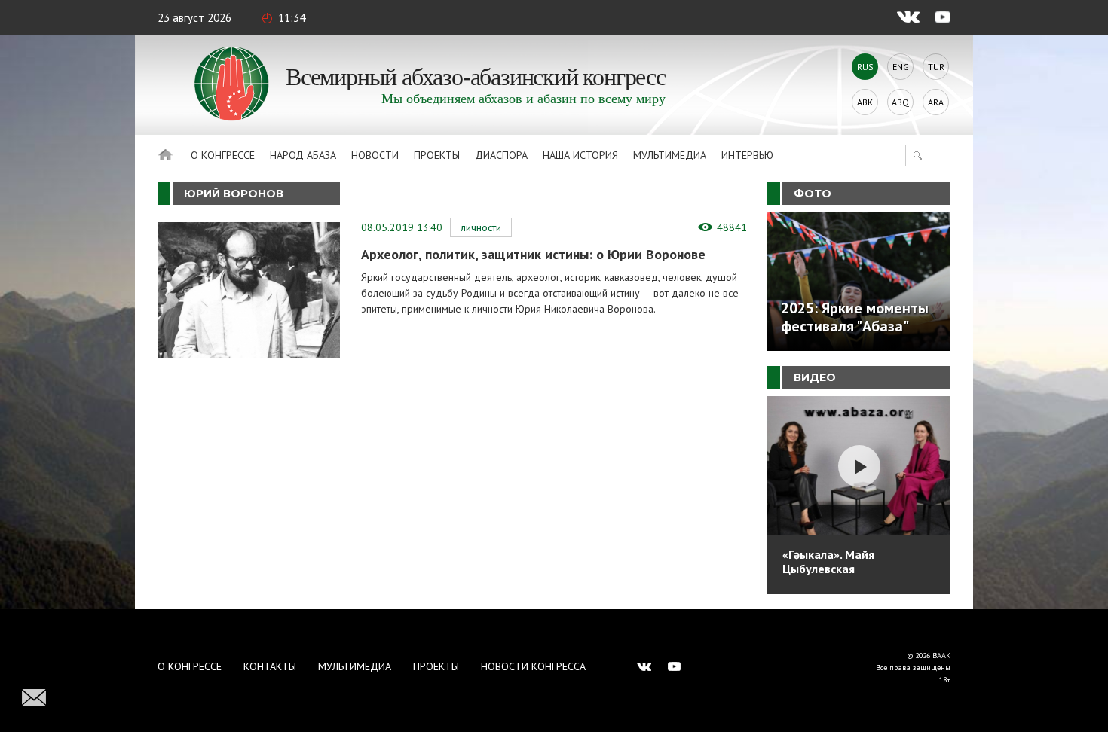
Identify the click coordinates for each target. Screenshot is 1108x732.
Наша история (580, 155)
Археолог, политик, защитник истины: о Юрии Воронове (533, 254)
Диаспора (501, 155)
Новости (375, 155)
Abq (900, 102)
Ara (936, 102)
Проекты (437, 155)
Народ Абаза (303, 155)
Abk (865, 102)
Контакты (269, 666)
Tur (936, 66)
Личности (481, 227)
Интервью (747, 155)
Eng (900, 66)
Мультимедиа (669, 155)
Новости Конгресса (533, 666)
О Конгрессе (223, 155)
